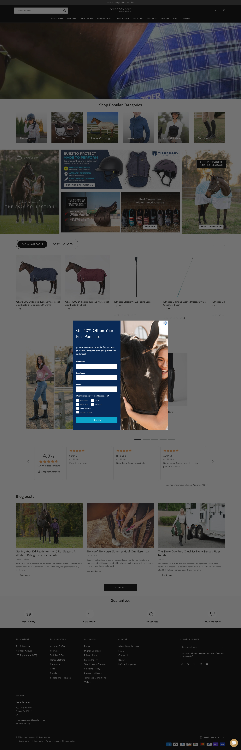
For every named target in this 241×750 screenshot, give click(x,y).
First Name (80, 361)
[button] (234, 743)
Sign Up (97, 420)
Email (78, 384)
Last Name (80, 373)
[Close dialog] (165, 323)
